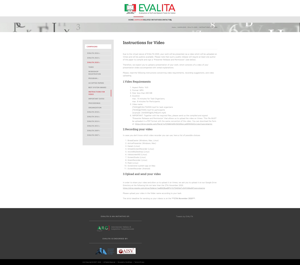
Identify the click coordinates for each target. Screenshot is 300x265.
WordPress (128, 262)
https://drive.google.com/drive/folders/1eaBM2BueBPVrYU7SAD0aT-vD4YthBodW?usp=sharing (164, 188)
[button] (171, 20)
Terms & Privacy (139, 262)
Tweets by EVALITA (184, 216)
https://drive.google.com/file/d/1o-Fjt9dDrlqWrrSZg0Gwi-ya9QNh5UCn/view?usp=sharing (173, 124)
